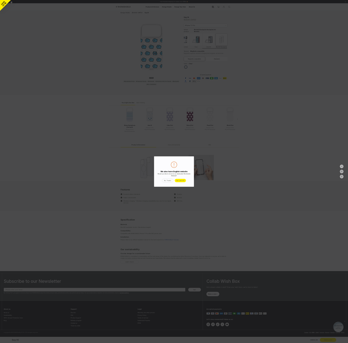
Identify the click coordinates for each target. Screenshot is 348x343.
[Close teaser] (11, 2)
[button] (5, 5)
